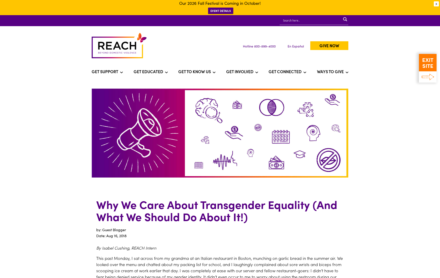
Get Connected (285, 71)
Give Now (329, 45)
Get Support (105, 71)
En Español (296, 46)
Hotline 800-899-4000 (259, 46)
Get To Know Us (194, 71)
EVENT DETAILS (220, 10)
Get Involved (239, 71)
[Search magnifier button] (345, 19)
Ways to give (330, 71)
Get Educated (148, 71)
